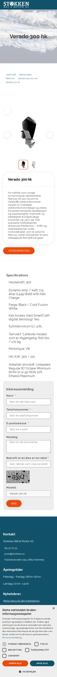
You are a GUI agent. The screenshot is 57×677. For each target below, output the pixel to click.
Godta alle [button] (15, 663)
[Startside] (24, 5)
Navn (11, 395)
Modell (11, 487)
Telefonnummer (18, 409)
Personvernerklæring (12, 637)
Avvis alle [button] (42, 663)
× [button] (53, 608)
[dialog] (28, 641)
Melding (11, 437)
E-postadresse (17, 423)
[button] (28, 671)
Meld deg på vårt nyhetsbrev (21, 600)
